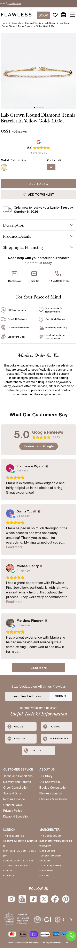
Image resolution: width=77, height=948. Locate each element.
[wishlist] (55, 15)
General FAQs (12, 805)
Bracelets (16, 23)
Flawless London (50, 793)
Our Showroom (49, 781)
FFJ (67, 942)
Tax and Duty (12, 793)
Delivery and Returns (17, 781)
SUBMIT (60, 696)
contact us (9, 3)
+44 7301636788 (50, 835)
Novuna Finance (14, 799)
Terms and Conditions (18, 776)
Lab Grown (50, 23)
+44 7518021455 (13, 835)
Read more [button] (14, 547)
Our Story (46, 776)
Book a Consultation (53, 787)
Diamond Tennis (33, 23)
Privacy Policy (12, 810)
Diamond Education (16, 816)
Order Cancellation (15, 787)
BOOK (43, 15)
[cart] (63, 15)
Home (4, 23)
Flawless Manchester (53, 799)
